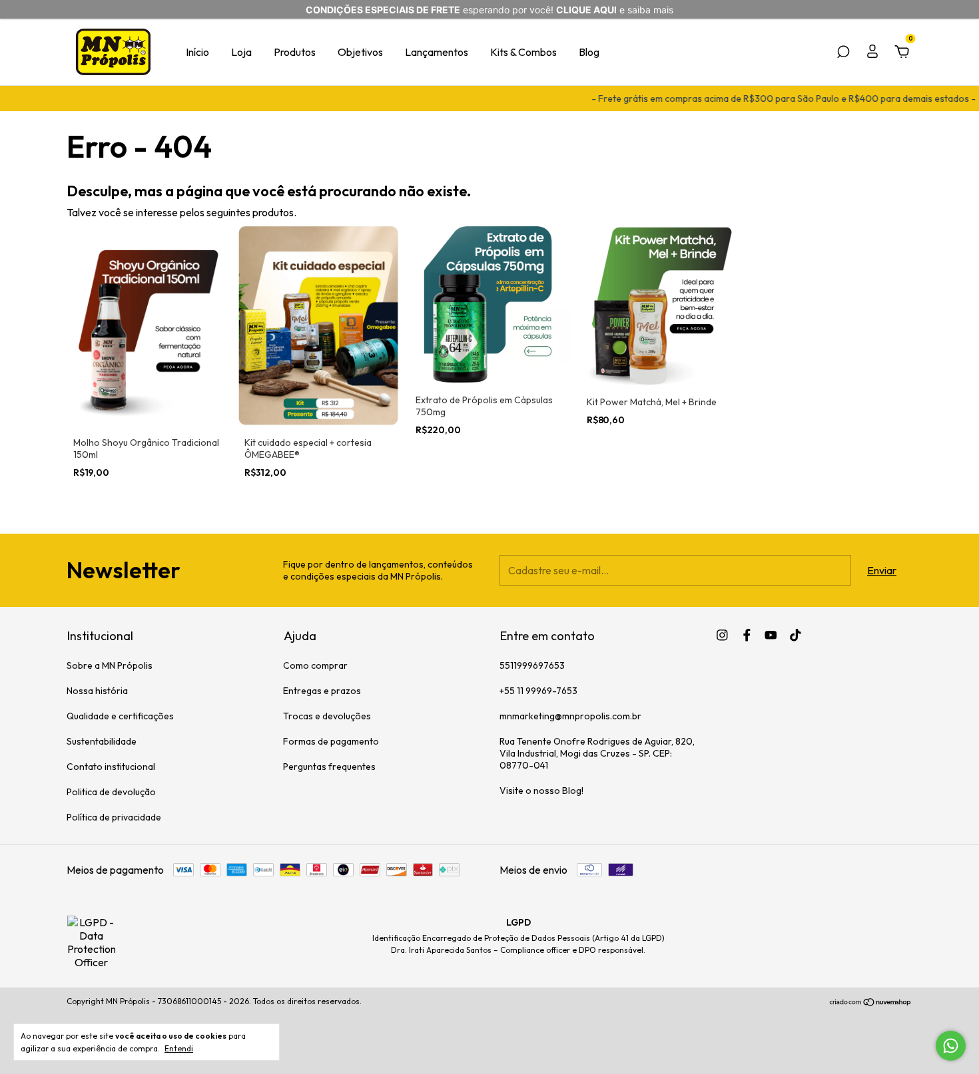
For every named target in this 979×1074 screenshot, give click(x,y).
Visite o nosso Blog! (541, 791)
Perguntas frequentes (329, 767)
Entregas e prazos (322, 691)
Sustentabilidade (102, 741)
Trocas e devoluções (327, 716)
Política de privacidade (114, 817)
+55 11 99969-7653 (538, 691)
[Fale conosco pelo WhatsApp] (951, 1046)
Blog (589, 52)
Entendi (178, 1048)
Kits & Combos (523, 52)
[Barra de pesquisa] (843, 52)
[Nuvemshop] (870, 1002)
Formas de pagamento (331, 741)
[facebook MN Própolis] (747, 635)
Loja (241, 52)
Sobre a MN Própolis (110, 665)
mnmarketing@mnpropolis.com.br (570, 716)
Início (197, 52)
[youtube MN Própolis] (771, 635)
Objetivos (360, 52)
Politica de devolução (111, 792)
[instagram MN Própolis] (722, 635)
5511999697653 (532, 665)
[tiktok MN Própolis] (795, 635)
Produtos (295, 52)
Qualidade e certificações (120, 716)
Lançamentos (436, 52)
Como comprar (315, 665)
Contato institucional (111, 767)
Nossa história (97, 691)
